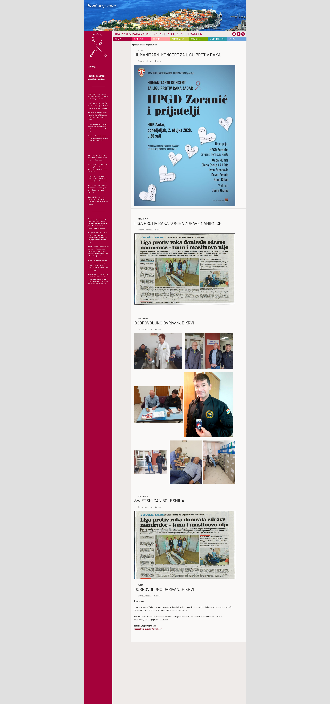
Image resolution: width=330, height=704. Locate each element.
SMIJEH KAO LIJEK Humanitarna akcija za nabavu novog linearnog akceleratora (97, 157)
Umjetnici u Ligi (217, 39)
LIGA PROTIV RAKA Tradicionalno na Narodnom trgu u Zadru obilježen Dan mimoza (97, 178)
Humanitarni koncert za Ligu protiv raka (177, 54)
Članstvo (138, 39)
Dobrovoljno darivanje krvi (164, 322)
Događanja (196, 39)
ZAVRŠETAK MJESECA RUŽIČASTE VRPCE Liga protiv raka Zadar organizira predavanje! (98, 105)
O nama (118, 39)
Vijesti (140, 50)
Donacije (92, 66)
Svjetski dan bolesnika (159, 500)
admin (158, 61)
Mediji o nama (143, 219)
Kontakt (156, 39)
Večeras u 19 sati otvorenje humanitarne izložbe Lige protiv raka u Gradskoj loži (98, 138)
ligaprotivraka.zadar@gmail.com (148, 628)
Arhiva (232, 39)
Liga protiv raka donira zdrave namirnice (178, 223)
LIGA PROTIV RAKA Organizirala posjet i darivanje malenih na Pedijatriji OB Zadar (98, 96)
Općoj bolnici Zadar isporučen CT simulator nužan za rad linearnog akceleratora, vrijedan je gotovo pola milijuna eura (98, 237)
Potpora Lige (178, 39)
